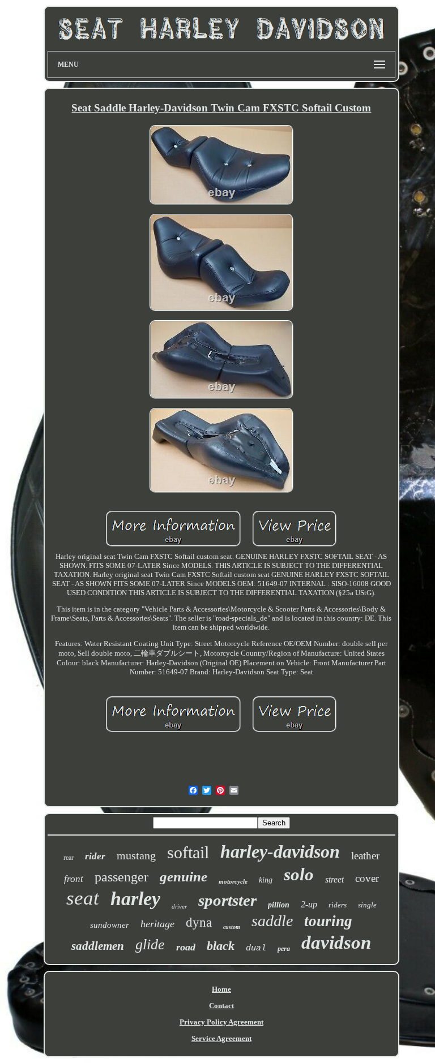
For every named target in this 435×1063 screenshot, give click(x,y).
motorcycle (233, 881)
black (220, 946)
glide (150, 944)
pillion (278, 905)
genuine (183, 876)
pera (284, 949)
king (265, 880)
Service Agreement (221, 1038)
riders (338, 905)
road (185, 947)
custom (231, 927)
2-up (309, 904)
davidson (336, 942)
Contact (221, 1005)
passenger (121, 877)
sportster (227, 900)
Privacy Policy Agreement (221, 1022)
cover (367, 878)
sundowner (109, 924)
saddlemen (97, 946)
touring (328, 921)
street (334, 879)
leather (365, 856)
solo (299, 874)
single (367, 905)
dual (256, 948)
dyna (199, 922)
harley (135, 898)
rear (68, 858)
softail (188, 852)
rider (95, 856)
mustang (136, 855)
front (73, 878)
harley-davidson (280, 851)
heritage (157, 923)
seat (82, 898)
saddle (272, 920)
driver (179, 906)
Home (221, 989)
